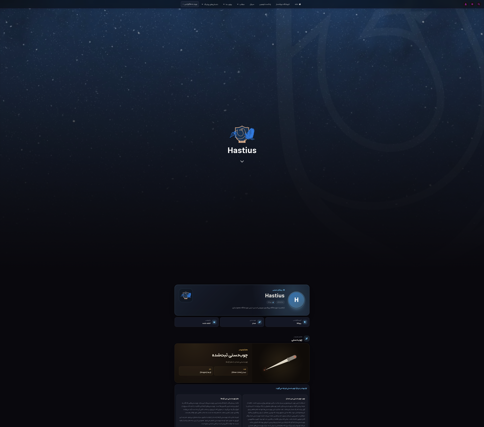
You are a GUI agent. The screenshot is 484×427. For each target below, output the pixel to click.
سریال (252, 4)
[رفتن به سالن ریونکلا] (186, 295)
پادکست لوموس (265, 4)
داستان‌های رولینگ (211, 4)
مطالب (242, 4)
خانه (296, 4)
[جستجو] (478, 4)
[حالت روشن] (472, 4)
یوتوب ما (229, 4)
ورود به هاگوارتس (190, 4)
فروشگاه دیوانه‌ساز (283, 4)
